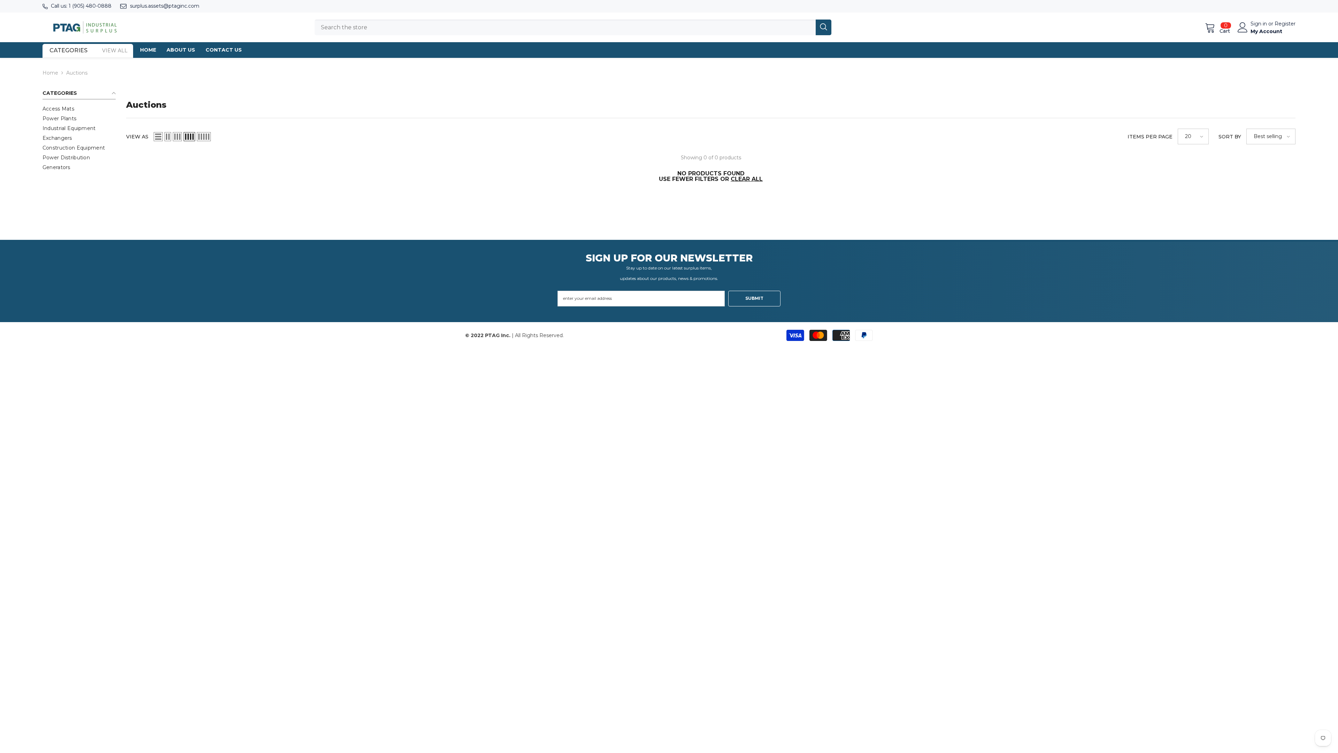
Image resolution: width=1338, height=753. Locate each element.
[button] (158, 136)
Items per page (1150, 136)
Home (50, 73)
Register (1285, 24)
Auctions (76, 73)
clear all (747, 179)
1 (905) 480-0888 (90, 6)
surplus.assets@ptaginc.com (164, 6)
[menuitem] (79, 109)
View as (137, 136)
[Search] (573, 27)
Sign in (1259, 24)
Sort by (1229, 136)
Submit (754, 298)
